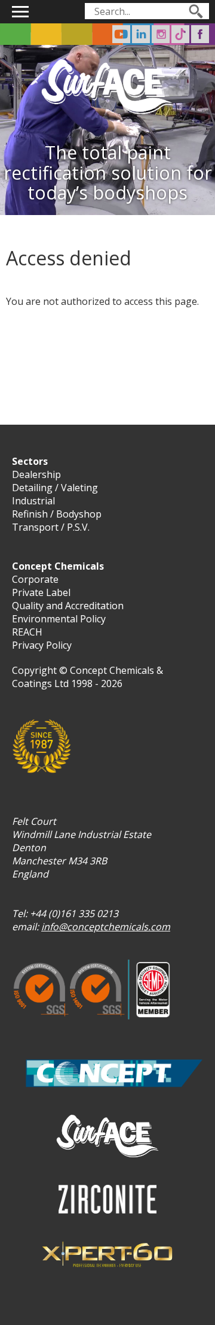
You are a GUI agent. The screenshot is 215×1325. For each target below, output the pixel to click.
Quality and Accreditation (68, 605)
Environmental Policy (59, 618)
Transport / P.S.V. (51, 527)
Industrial (33, 500)
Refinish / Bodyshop (57, 514)
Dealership (36, 474)
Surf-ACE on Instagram (161, 34)
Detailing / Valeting (55, 487)
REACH (27, 632)
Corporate (35, 579)
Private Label (41, 592)
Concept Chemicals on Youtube (121, 34)
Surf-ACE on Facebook (200, 34)
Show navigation (20, 11)
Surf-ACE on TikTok (180, 34)
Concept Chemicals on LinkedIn (141, 34)
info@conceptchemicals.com (105, 926)
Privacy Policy (42, 645)
